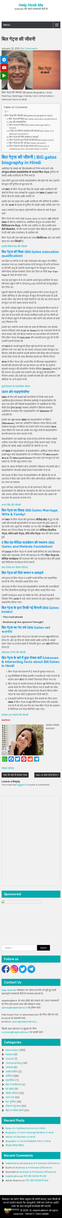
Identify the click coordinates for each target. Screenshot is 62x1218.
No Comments (29, 48)
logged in (22, 784)
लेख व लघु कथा (13, 1106)
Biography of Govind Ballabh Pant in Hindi (28, 1141)
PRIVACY (29, 1213)
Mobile (9, 1054)
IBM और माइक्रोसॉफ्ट (17, 122)
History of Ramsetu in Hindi (20, 1136)
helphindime (12, 1163)
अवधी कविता (12, 1071)
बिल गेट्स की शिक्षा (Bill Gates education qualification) (33, 119)
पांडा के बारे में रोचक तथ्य (15, 775)
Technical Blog (14, 1063)
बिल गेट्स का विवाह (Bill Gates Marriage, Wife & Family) (29, 126)
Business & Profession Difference (42, 1163)
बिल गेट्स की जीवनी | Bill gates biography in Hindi (28, 115)
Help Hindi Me (31, 5)
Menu (6, 25)
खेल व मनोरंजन (13, 1084)
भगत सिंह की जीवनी (11, 504)
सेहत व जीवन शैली (14, 1110)
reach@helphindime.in (24, 1021)
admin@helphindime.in (14, 1007)
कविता (9, 1076)
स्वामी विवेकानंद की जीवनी (14, 246)
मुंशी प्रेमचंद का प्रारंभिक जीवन (16, 386)
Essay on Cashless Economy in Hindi (25, 1128)
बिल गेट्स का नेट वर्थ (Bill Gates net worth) (27, 143)
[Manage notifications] (7, 1211)
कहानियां (10, 1080)
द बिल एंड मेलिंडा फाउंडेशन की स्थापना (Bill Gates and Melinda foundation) (31, 132)
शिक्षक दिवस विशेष (15, 1145)
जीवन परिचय (8, 768)
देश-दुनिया (11, 1101)
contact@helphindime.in (15, 1032)
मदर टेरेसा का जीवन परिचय (15, 567)
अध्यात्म (9, 1067)
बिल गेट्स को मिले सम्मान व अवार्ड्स (23, 137)
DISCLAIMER (42, 1213)
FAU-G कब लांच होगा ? (47, 775)
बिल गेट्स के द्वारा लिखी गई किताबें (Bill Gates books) (31, 140)
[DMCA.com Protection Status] (12, 1210)
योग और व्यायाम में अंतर (35, 1176)
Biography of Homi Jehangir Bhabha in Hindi (30, 1132)
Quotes (10, 1058)
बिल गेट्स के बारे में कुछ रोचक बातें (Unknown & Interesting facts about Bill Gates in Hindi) (29, 147)
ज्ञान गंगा (10, 1097)
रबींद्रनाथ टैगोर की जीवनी (13, 652)
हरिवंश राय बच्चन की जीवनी (15, 714)
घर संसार (10, 1088)
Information (12, 1050)
